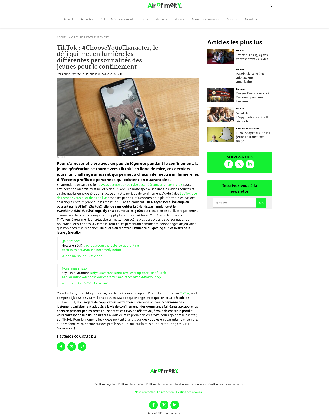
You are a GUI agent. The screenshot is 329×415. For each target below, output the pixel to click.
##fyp (94, 273)
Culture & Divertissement (117, 19)
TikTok (184, 293)
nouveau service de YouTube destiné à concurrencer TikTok (139, 185)
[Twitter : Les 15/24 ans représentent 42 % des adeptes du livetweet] (220, 56)
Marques (161, 19)
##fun (116, 250)
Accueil (68, 19)
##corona (106, 273)
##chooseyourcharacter (100, 245)
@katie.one (71, 241)
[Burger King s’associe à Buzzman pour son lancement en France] (220, 94)
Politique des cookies (130, 384)
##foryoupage (151, 277)
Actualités (87, 19)
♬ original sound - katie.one (82, 256)
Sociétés (232, 19)
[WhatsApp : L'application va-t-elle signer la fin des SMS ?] (220, 114)
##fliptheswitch (129, 277)
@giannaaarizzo (74, 268)
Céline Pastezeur (73, 74)
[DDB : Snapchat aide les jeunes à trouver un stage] (220, 134)
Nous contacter (145, 392)
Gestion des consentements (225, 384)
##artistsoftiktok (154, 273)
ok (261, 203)
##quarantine (129, 245)
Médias (179, 19)
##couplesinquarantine (78, 250)
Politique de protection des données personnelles (176, 384)
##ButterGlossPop (127, 273)
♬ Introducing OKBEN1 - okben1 (85, 283)
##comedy (103, 250)
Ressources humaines (205, 19)
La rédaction (165, 392)
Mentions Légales (104, 384)
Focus (144, 19)
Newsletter (252, 19)
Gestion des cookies (189, 392)
